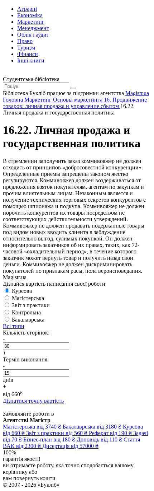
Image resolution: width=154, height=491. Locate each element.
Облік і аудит (33, 35)
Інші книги (30, 60)
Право (25, 41)
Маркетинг (30, 22)
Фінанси (27, 54)
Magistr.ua (137, 93)
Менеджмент (33, 28)
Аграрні (27, 9)
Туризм (26, 48)
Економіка (30, 15)
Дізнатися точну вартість (33, 401)
